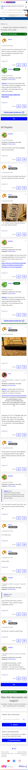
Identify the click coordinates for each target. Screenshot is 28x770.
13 (4, 610)
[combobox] (13, 12)
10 (4, 514)
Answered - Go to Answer (14, 34)
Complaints (4, 755)
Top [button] (15, 748)
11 (4, 540)
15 (4, 674)
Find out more (12, 79)
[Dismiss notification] (26, 7)
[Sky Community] (9, 2)
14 (4, 637)
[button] (25, 39)
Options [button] (3, 24)
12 (4, 567)
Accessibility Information (21, 753)
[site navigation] (2, 2)
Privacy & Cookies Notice (7, 753)
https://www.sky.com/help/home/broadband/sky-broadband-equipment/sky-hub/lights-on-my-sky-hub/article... (14, 265)
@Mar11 (4, 83)
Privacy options (5, 752)
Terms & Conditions (22, 752)
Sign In (26, 2)
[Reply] (24, 65)
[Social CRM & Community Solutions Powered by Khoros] (23, 766)
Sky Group (3, 756)
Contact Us (24, 755)
